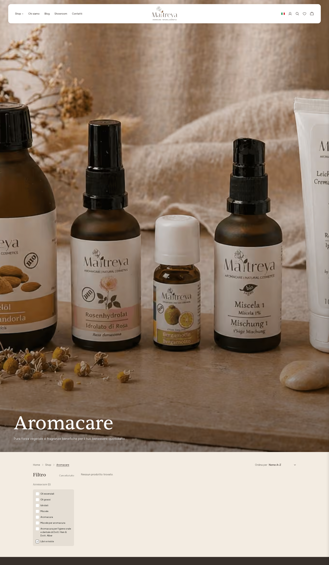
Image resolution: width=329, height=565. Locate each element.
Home (36, 464)
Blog (47, 13)
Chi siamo (34, 13)
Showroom (60, 13)
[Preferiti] (304, 14)
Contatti (77, 13)
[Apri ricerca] (297, 14)
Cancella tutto (66, 475)
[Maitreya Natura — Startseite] (164, 14)
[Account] (290, 14)
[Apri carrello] (312, 14)
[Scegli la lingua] (283, 14)
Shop (19, 13)
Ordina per (261, 464)
